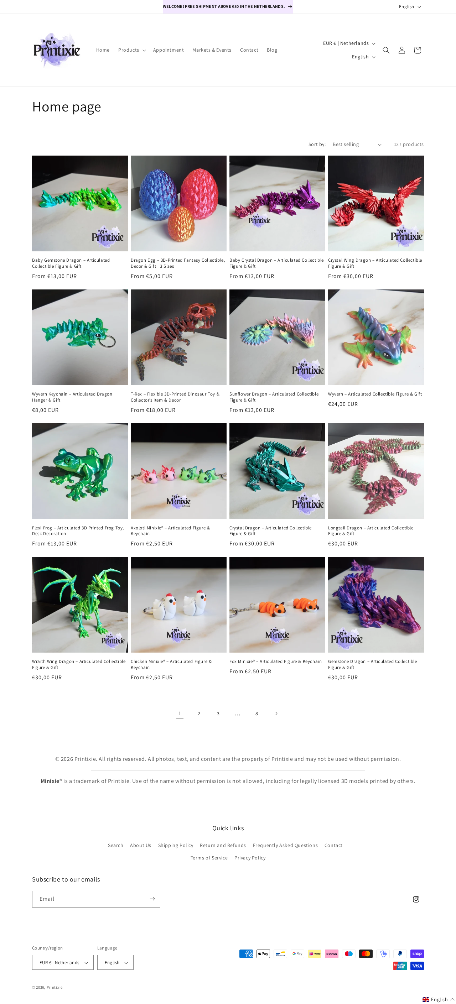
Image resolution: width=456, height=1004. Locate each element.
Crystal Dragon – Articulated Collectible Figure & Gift (270, 531)
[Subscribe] (152, 898)
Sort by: (317, 144)
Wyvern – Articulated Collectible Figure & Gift (375, 394)
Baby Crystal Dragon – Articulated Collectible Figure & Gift (276, 263)
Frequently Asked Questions (285, 845)
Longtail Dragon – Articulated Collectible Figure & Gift (371, 531)
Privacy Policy (249, 858)
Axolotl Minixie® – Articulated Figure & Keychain (170, 531)
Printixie (55, 987)
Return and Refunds (223, 845)
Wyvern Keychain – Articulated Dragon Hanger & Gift (72, 397)
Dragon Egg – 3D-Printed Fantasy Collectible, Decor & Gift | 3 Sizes (178, 263)
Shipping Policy (175, 845)
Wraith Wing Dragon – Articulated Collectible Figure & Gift (78, 664)
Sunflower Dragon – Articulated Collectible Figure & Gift (273, 397)
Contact (334, 845)
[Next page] (276, 713)
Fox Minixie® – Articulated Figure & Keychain (275, 661)
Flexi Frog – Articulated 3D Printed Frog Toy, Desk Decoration (78, 531)
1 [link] (179, 713)
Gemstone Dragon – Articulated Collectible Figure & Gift (372, 664)
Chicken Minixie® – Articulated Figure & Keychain (171, 664)
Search (116, 845)
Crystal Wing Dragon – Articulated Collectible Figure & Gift (375, 263)
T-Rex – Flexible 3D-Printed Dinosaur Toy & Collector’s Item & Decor (175, 397)
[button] (131, 49)
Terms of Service (209, 858)
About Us (140, 845)
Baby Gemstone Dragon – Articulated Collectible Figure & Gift (71, 263)
